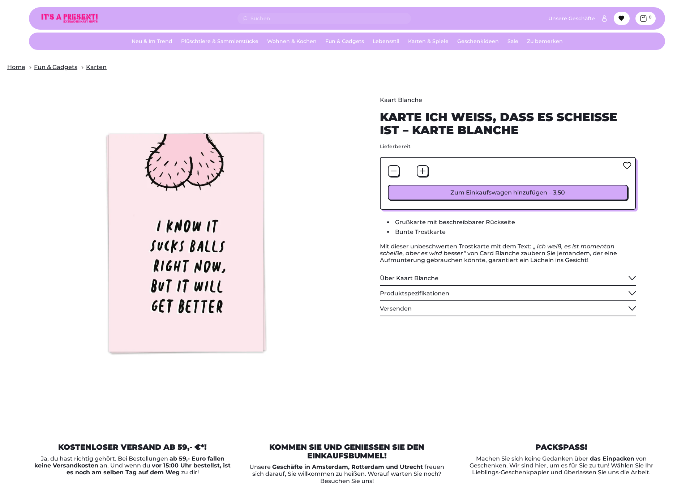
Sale (512, 41)
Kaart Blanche (401, 100)
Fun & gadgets (55, 67)
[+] (422, 171)
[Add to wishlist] (627, 166)
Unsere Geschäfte (571, 18)
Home (16, 67)
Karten (96, 67)
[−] (393, 171)
